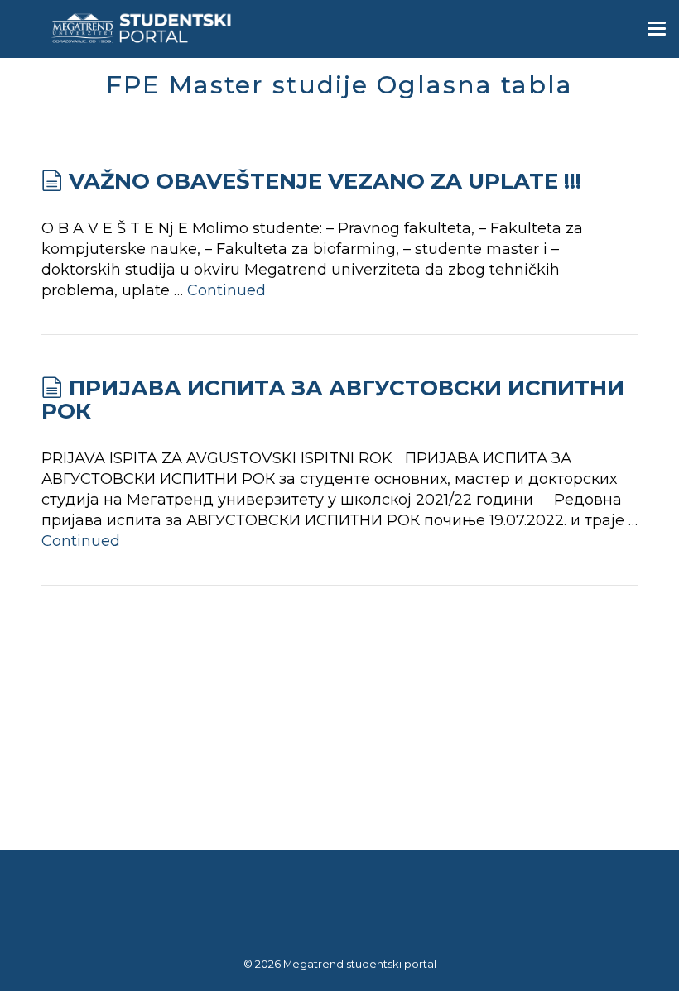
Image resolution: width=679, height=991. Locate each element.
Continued (226, 290)
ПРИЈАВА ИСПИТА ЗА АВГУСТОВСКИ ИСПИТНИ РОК (332, 400)
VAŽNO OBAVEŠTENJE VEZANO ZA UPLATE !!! (325, 181)
